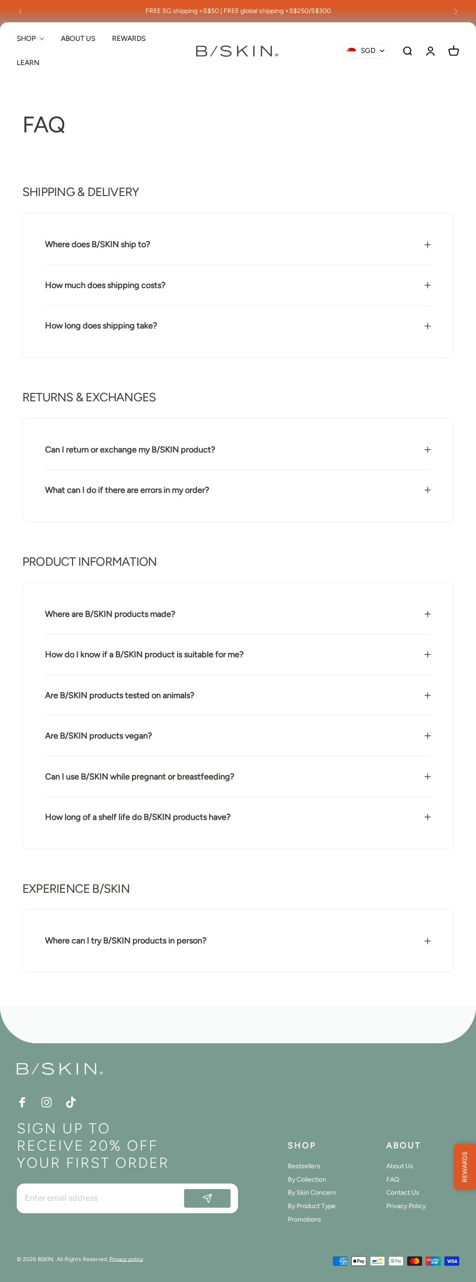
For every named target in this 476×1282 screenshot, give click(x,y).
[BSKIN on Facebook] (22, 1102)
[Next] (455, 11)
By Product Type (312, 1206)
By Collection (307, 1180)
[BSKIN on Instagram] (46, 1102)
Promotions (304, 1219)
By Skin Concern (312, 1193)
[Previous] (20, 11)
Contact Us (402, 1193)
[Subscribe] (207, 1198)
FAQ (392, 1180)
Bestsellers (304, 1166)
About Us (399, 1166)
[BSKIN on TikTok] (70, 1102)
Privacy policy (126, 1259)
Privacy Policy (406, 1206)
